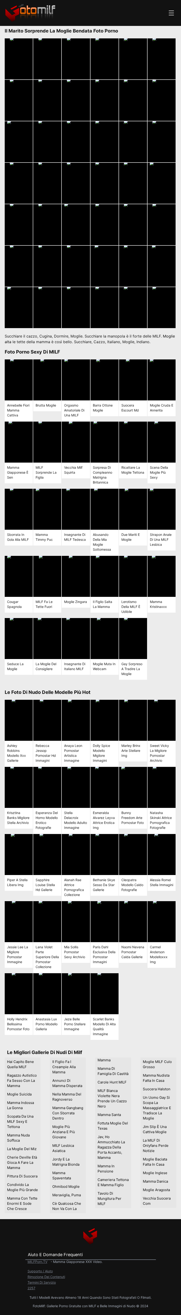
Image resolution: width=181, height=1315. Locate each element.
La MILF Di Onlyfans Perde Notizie (156, 1145)
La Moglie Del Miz (22, 1149)
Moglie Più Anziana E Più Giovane (63, 1131)
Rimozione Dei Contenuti (46, 1277)
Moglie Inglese (155, 1173)
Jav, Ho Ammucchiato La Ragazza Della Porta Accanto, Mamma (111, 1147)
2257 (31, 1288)
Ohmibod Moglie (66, 1186)
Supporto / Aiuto (40, 1271)
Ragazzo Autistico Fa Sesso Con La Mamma (22, 1080)
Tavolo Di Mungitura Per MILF (109, 1198)
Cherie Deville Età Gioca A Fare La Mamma (22, 1162)
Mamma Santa (109, 1114)
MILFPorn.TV (37, 1262)
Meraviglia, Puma (66, 1195)
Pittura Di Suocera (22, 1176)
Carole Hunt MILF (112, 1082)
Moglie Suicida (19, 1094)
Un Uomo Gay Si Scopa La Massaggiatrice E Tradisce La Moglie (157, 1107)
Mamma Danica (155, 1181)
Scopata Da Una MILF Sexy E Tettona (20, 1121)
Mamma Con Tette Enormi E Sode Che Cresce (22, 1203)
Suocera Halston (156, 1089)
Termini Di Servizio (42, 1282)
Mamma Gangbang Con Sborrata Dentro (67, 1113)
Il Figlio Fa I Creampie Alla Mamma (64, 1066)
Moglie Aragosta (156, 1190)
